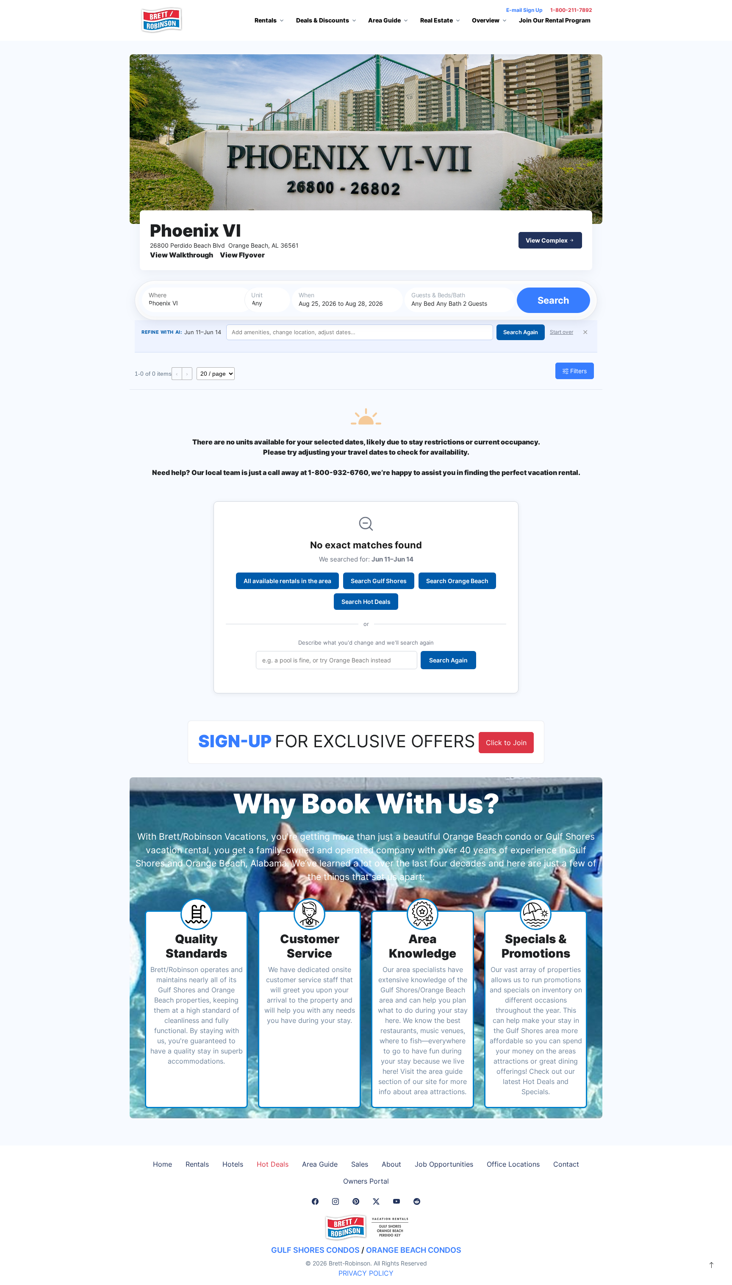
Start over (561, 332)
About (391, 1164)
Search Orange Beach (457, 580)
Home (162, 1164)
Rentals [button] (266, 20)
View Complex (547, 240)
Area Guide (320, 1164)
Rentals (197, 1164)
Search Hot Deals (366, 601)
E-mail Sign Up (524, 10)
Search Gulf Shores (379, 580)
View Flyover (242, 255)
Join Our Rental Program (555, 20)
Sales (359, 1164)
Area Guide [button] (384, 20)
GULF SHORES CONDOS (315, 1250)
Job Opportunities (444, 1164)
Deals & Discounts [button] (322, 20)
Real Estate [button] (436, 20)
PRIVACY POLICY (366, 1273)
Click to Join (506, 742)
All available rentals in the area (287, 580)
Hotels (232, 1164)
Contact (566, 1164)
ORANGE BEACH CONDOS (413, 1250)
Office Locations (513, 1164)
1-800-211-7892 (571, 10)
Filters (577, 370)
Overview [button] (485, 20)
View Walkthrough (181, 255)
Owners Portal (366, 1181)
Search (553, 300)
